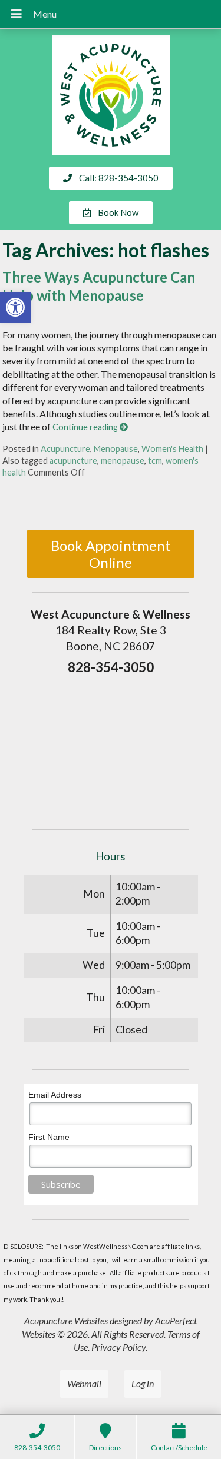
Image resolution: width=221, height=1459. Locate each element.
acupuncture (73, 461)
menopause (122, 461)
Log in (142, 1383)
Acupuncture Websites (66, 1320)
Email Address (54, 1094)
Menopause (116, 449)
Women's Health (172, 449)
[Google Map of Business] (111, 748)
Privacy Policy (118, 1346)
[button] (15, 307)
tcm (155, 461)
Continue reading (86, 427)
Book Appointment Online (111, 554)
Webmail (84, 1383)
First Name (49, 1137)
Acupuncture (65, 449)
